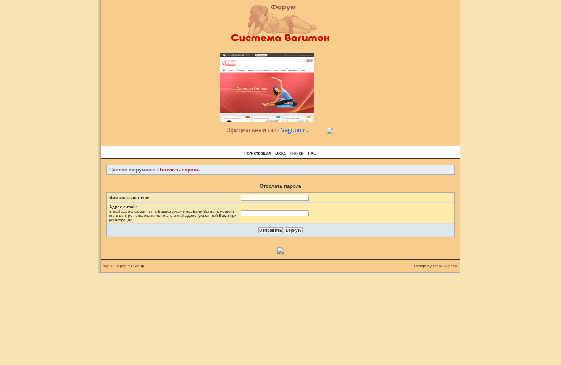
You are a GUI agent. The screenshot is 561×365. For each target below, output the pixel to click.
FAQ (312, 153)
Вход (280, 153)
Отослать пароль (178, 170)
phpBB (109, 266)
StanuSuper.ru (445, 266)
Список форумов (130, 170)
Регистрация (257, 153)
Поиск (296, 153)
